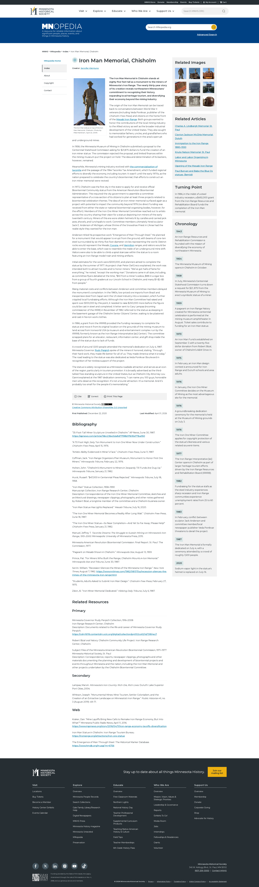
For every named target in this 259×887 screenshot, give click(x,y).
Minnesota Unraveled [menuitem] (83, 832)
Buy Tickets (194, 2)
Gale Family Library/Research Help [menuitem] (86, 808)
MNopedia (55, 51)
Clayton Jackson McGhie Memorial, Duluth (194, 136)
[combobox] (181, 27)
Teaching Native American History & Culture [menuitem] (125, 830)
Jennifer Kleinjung (90, 68)
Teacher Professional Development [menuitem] (123, 814)
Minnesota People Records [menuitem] (85, 797)
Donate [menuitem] (197, 802)
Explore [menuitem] (77, 785)
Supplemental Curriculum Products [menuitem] (125, 822)
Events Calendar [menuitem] (40, 813)
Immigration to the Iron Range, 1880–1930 (192, 145)
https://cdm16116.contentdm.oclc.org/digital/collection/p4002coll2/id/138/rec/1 (114, 634)
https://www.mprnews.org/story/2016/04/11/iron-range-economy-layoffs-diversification (119, 726)
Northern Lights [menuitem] (120, 802)
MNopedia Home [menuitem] (52, 61)
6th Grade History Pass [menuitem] (124, 848)
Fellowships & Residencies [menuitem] (166, 837)
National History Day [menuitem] (123, 807)
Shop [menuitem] (196, 813)
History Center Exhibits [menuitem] (43, 807)
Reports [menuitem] (157, 810)
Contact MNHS (219, 870)
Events (183, 2)
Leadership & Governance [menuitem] (166, 805)
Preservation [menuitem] (79, 842)
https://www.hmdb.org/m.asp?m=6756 (93, 745)
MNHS (45, 51)
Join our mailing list (217, 771)
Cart (224, 2)
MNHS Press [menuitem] (79, 821)
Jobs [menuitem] (156, 826)
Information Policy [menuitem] (164, 881)
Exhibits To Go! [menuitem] (160, 815)
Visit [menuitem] (34, 785)
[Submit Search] (213, 27)
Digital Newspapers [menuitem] (82, 815)
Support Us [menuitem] (201, 785)
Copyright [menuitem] (49, 83)
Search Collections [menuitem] (81, 802)
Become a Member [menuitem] (41, 802)
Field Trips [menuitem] (118, 837)
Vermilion (129, 245)
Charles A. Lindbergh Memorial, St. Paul (193, 128)
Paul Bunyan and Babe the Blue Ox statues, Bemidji (194, 173)
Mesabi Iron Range (126, 119)
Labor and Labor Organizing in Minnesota (191, 159)
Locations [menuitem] (37, 791)
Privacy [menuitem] (151, 881)
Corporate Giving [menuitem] (202, 807)
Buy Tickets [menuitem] (37, 797)
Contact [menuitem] (48, 90)
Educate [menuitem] (118, 785)
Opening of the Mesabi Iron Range (194, 166)
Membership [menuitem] (200, 797)
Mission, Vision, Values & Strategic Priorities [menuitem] (165, 798)
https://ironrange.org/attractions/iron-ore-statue (98, 736)
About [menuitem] (47, 75)
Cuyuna (114, 245)
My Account (211, 2)
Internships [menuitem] (159, 832)
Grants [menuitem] (157, 842)
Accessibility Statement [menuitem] (218, 881)
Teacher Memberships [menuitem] (123, 842)
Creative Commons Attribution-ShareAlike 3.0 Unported (99, 407)
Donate (161, 2)
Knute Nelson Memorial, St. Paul (192, 152)
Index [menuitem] (47, 68)
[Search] (224, 11)
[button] (83, 11)
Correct (94, 396)
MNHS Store (149, 2)
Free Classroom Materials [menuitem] (125, 797)
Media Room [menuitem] (160, 821)
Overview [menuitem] (77, 791)
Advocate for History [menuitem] (204, 818)
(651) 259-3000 (202, 870)
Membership (172, 2)
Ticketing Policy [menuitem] (180, 881)
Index (66, 51)
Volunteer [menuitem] (158, 848)
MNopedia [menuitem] (78, 837)
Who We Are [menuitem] (161, 785)
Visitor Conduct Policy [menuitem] (197, 881)
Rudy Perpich (102, 350)
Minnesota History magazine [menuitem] (86, 826)
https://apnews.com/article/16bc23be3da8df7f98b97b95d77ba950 (108, 436)
